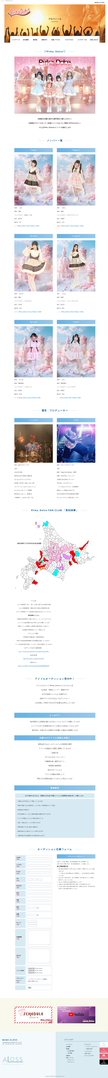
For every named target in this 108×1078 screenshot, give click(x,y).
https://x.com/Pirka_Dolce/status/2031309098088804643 (33, 666)
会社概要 (25, 40)
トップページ (15, 40)
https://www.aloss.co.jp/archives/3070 (33, 658)
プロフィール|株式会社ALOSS (7, 0)
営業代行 (44, 40)
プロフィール (71, 1059)
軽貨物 (35, 40)
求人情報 (70, 1053)
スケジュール (71, 1062)
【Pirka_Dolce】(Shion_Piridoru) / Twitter (70, 311)
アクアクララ (69, 40)
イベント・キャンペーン (91, 1046)
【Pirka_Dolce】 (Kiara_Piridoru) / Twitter (70, 226)
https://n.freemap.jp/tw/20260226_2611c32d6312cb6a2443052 (34, 651)
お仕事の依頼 (71, 1050)
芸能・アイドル (55, 40)
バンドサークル (82, 40)
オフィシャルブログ (89, 1055)
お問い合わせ (94, 40)
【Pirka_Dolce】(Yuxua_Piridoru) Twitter (27, 397)
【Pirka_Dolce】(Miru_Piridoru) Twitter (69, 397)
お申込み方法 (89, 1048)
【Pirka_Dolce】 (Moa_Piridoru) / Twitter (26, 226)
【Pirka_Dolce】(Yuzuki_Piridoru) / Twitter (28, 311)
